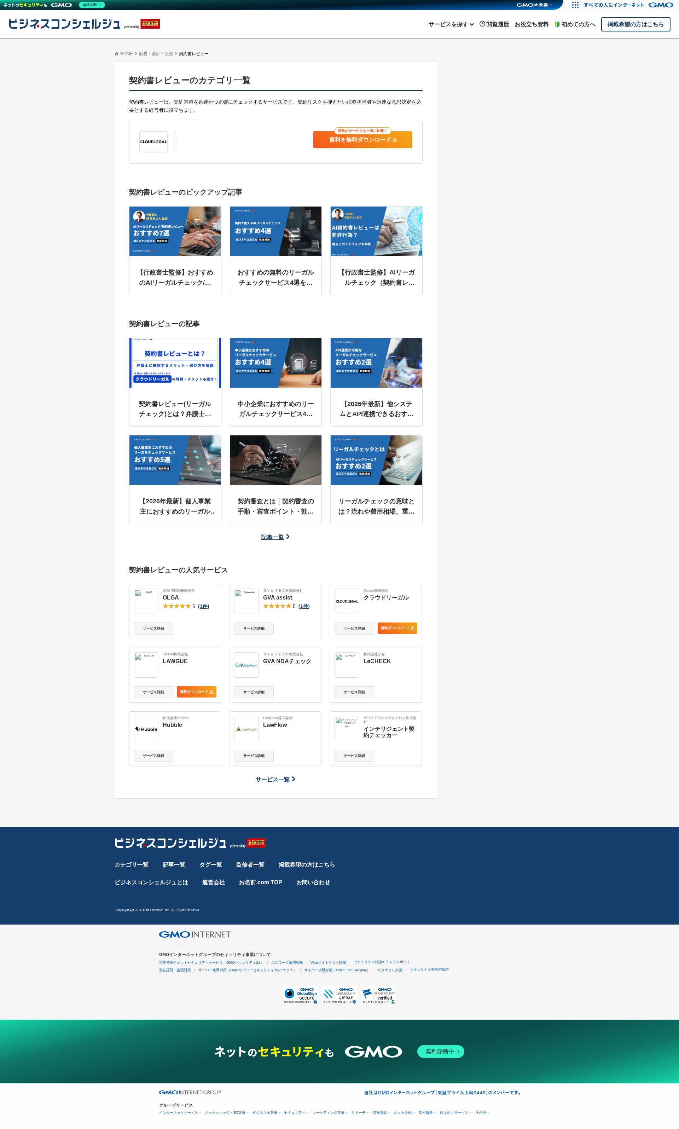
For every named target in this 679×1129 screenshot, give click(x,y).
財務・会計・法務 (156, 53)
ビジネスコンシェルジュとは (151, 882)
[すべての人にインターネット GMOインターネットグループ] (629, 5)
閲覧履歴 (498, 24)
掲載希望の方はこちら (307, 865)
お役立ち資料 (532, 24)
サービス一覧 (273, 779)
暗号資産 (426, 1112)
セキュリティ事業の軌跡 (429, 969)
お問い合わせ (313, 882)
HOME (126, 53)
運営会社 (213, 882)
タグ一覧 (210, 865)
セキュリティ (295, 1112)
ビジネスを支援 (265, 1112)
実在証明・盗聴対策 (175, 970)
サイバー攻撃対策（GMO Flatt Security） (337, 970)
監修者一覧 (250, 865)
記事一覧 (272, 537)
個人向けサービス (454, 1112)
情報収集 (380, 1112)
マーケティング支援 (328, 1112)
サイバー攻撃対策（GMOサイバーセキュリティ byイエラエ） (247, 970)
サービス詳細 (153, 628)
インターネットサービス (178, 1112)
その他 (480, 1112)
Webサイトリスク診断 (328, 963)
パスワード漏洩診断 (287, 963)
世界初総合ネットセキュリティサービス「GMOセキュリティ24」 (211, 963)
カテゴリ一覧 (132, 865)
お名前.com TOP (260, 882)
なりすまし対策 (390, 970)
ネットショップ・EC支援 (225, 1112)
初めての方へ (579, 24)
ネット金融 (403, 1112)
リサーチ (359, 1112)
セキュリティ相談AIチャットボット (382, 962)
